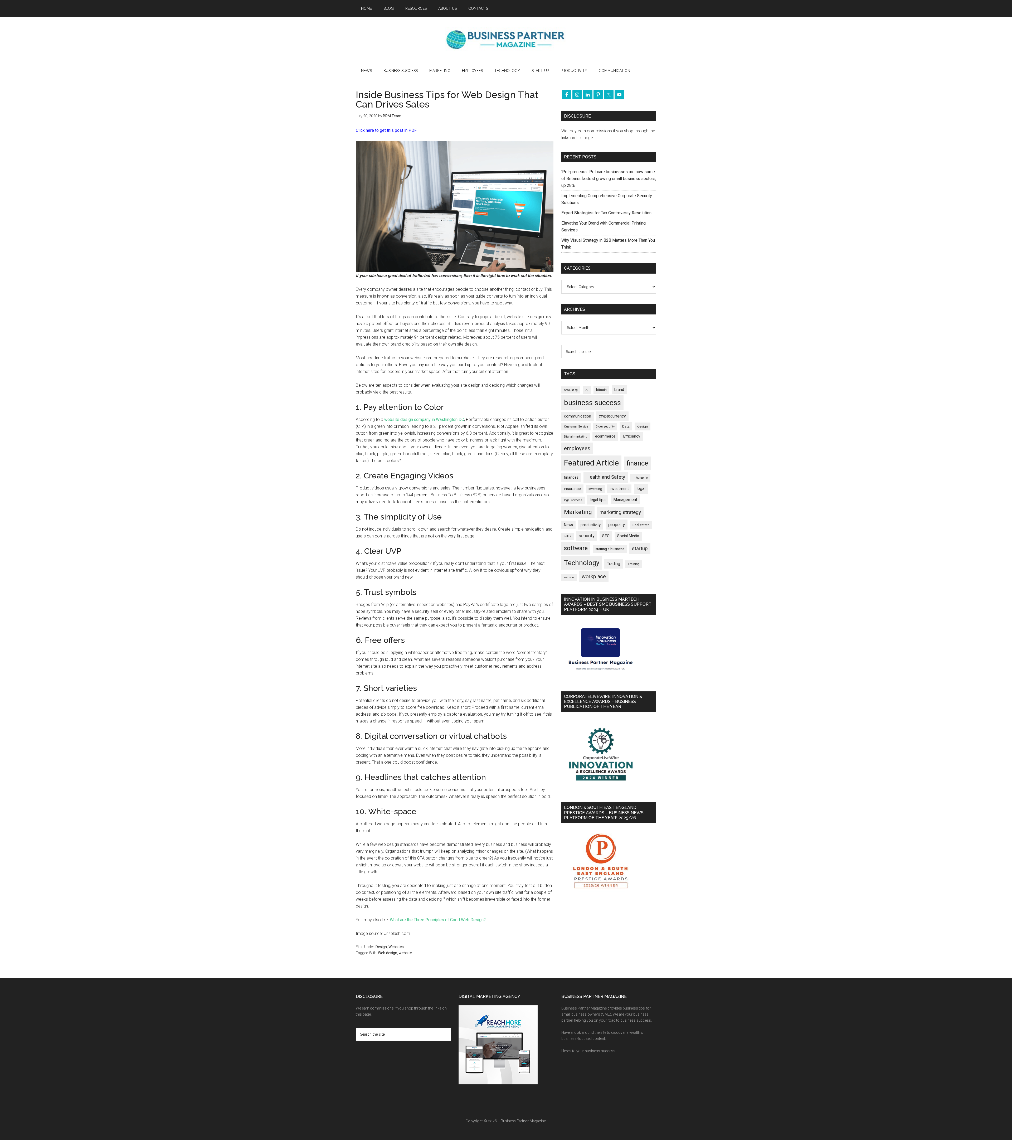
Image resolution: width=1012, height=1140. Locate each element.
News (568, 525)
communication (577, 416)
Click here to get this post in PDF (386, 130)
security (587, 535)
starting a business (609, 549)
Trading (613, 563)
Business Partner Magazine (506, 39)
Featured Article (591, 462)
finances (571, 477)
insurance (572, 489)
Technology (581, 563)
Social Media (628, 536)
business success (592, 402)
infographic (640, 477)
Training (634, 564)
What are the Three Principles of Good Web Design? (438, 919)
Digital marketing (575, 436)
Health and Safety (605, 477)
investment (619, 489)
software (576, 548)
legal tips (598, 499)
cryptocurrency (612, 416)
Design (381, 947)
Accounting (571, 390)
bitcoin (601, 390)
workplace (594, 576)
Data (626, 426)
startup (640, 548)
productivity (591, 524)
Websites (396, 947)
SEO (606, 535)
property (616, 524)
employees (577, 448)
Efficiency (631, 436)
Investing (595, 489)
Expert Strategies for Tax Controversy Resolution (607, 212)
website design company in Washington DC (424, 419)
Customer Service (576, 426)
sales (567, 536)
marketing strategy (620, 512)
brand (619, 389)
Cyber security (605, 426)
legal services (573, 500)
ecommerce (605, 436)
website (405, 953)
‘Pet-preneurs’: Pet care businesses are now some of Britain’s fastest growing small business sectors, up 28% (608, 178)
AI (586, 390)
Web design (387, 953)
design (642, 426)
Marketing (578, 512)
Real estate (640, 525)
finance (637, 463)
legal (640, 488)
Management (625, 499)
